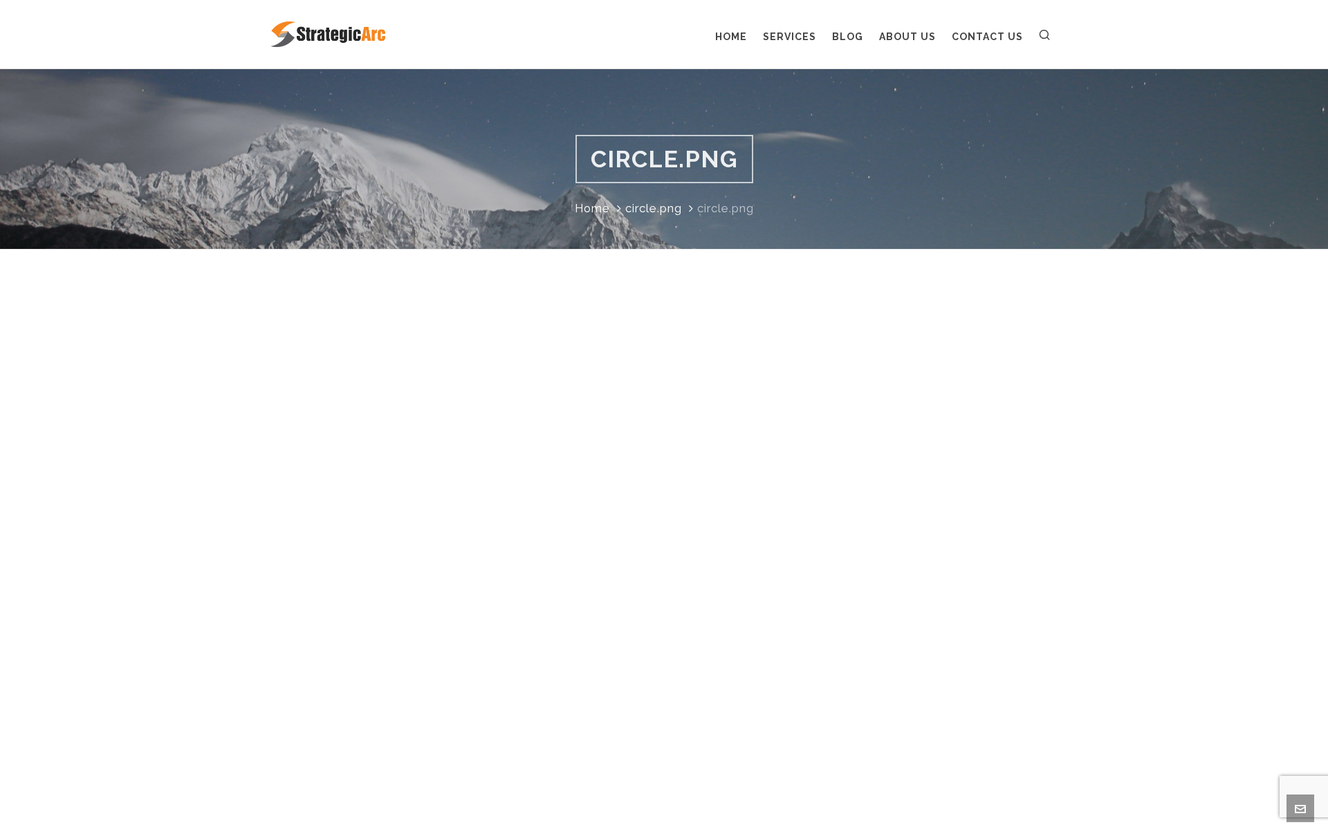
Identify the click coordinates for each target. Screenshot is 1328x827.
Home (592, 208)
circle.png (653, 208)
